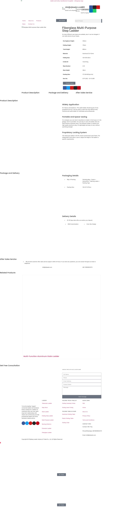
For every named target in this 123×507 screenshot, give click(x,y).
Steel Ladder (45, 411)
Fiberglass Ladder (47, 432)
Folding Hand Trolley (67, 407)
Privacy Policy (86, 415)
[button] (41, 67)
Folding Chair (65, 422)
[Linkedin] (91, 11)
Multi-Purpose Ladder (48, 420)
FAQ (83, 403)
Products (38, 20)
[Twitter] (68, 88)
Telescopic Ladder (47, 403)
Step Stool (45, 407)
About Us (30, 20)
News (23, 24)
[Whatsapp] (94, 11)
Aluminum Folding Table (68, 414)
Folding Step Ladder (47, 415)
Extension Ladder (46, 428)
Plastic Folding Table (67, 418)
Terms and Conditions (88, 420)
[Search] (101, 21)
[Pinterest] (79, 88)
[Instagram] (94, 7)
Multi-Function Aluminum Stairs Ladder (41, 356)
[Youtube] (98, 7)
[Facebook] (91, 7)
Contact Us (31, 24)
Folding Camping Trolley (68, 403)
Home (24, 20)
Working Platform (46, 424)
